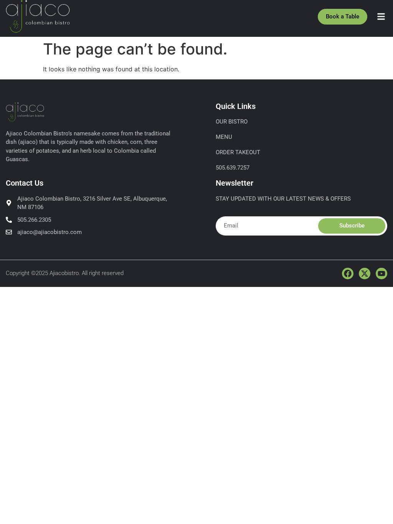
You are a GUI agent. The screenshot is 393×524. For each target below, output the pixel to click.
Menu (224, 136)
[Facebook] (347, 273)
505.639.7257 (232, 167)
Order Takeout (238, 152)
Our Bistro (232, 121)
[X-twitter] (364, 273)
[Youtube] (381, 273)
